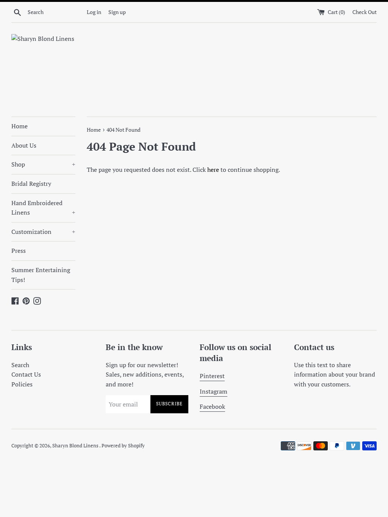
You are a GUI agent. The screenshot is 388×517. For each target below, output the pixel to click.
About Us (23, 145)
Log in (94, 12)
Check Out (364, 12)
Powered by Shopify (123, 445)
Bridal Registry (31, 183)
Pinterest (212, 376)
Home (19, 126)
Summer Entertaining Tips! (40, 275)
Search (20, 365)
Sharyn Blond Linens (75, 445)
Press (18, 250)
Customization (43, 231)
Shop (43, 164)
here (213, 169)
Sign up (117, 12)
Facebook (212, 406)
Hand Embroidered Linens (43, 208)
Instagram (213, 391)
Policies (22, 384)
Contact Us (26, 374)
